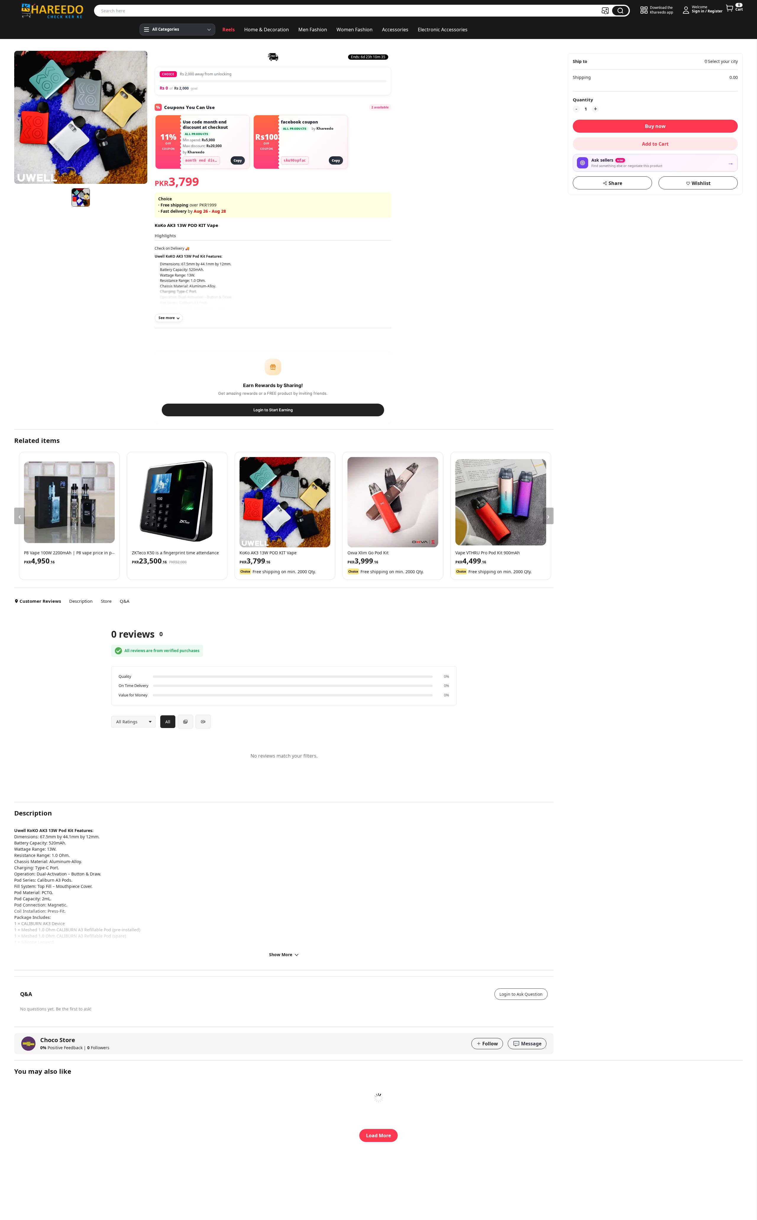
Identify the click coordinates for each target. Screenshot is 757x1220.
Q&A (125, 601)
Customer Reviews (40, 601)
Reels (228, 29)
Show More (280, 954)
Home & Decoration (266, 29)
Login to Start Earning (273, 409)
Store (106, 601)
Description (81, 601)
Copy (238, 160)
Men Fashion (312, 29)
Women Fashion (355, 29)
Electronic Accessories (443, 29)
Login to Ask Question (521, 994)
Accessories (395, 29)
